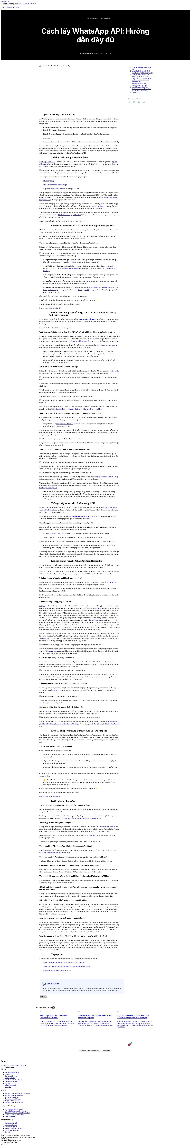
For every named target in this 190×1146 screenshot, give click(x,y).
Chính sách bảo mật (11, 1123)
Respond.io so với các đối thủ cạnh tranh (17, 1093)
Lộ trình (7, 1074)
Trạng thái (8, 1087)
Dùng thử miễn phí (54, 308)
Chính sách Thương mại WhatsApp (69, 215)
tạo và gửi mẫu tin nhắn (69, 268)
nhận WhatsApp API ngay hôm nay (89, 818)
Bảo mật (7, 1132)
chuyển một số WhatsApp (65, 424)
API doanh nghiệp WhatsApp (14, 1109)
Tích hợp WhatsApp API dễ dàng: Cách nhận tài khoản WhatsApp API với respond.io (141, 76)
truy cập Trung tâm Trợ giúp (52, 852)
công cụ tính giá (71, 262)
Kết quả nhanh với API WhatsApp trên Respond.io (140, 84)
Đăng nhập (15, 7)
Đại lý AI (42, 606)
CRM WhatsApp (10, 1116)
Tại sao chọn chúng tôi (28, 3)
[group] (95, 1067)
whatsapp (43, 996)
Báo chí (7, 1083)
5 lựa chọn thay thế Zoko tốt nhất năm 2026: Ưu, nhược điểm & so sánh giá (133, 1016)
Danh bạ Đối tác (10, 1078)
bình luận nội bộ (94, 608)
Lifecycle (56, 690)
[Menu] (1, 9)
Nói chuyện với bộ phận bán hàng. (90, 1050)
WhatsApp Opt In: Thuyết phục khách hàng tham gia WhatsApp (63, 962)
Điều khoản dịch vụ (11, 1126)
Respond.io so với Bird (12, 1101)
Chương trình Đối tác (11, 1076)
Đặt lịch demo (44, 308)
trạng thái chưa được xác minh (104, 477)
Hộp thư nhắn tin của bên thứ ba (53, 189)
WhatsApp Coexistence (107, 345)
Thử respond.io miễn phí (68, 818)
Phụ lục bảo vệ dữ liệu (12, 1130)
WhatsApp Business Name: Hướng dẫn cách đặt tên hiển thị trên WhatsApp (67, 966)
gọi (118, 565)
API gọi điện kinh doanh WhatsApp (16, 1111)
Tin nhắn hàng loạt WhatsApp (14, 1114)
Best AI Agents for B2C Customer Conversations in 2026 (53, 1016)
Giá (20, 3)
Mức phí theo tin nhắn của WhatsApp (55, 185)
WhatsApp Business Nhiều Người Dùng (17, 1113)
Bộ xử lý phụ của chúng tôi (13, 1128)
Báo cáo (47, 711)
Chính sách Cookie (11, 1125)
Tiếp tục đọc (136, 92)
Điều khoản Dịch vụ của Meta (92, 409)
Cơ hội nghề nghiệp (11, 1081)
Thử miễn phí (106, 1050)
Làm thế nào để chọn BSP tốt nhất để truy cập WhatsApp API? (142, 72)
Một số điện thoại (48, 181)
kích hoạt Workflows (95, 620)
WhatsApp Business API (47, 162)
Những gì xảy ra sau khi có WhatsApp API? (140, 81)
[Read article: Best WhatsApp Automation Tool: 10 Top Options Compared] (79, 1012)
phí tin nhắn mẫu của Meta (107, 827)
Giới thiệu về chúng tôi (12, 1072)
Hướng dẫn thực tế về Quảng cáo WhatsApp (57, 970)
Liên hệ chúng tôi (6, 7)
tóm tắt (87, 290)
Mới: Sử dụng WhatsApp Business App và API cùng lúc (141, 88)
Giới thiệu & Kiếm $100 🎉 (13, 1080)
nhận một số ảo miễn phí (79, 341)
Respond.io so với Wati (12, 1097)
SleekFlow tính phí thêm (96, 835)
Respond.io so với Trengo (13, 1099)
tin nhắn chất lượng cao (59, 533)
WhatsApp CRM (97, 206)
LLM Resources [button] (8, 1067)
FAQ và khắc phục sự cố (139, 90)
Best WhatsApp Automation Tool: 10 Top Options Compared (95, 1016)
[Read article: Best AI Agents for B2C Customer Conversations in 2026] (40, 1012)
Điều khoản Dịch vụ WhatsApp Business (67, 409)
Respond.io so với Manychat (14, 1102)
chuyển (80, 290)
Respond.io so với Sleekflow (14, 1095)
